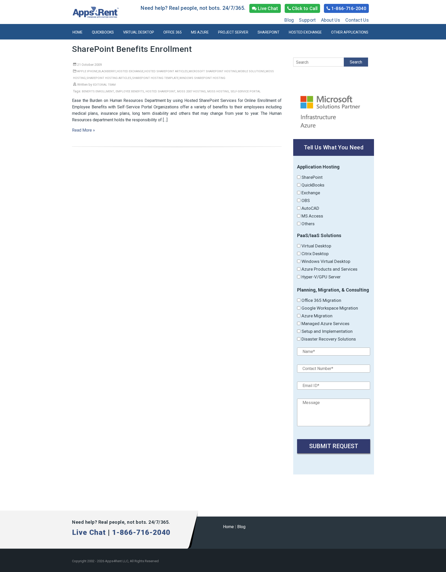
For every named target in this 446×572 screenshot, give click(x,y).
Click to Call (304, 8)
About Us (330, 20)
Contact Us (357, 20)
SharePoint (269, 32)
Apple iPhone (87, 71)
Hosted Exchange (305, 32)
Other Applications (349, 32)
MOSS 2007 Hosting (191, 91)
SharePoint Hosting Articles (108, 78)
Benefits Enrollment (98, 91)
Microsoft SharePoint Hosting (213, 71)
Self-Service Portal (245, 91)
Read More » (83, 130)
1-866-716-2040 (348, 8)
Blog (289, 20)
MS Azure (200, 32)
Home (78, 32)
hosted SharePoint (161, 91)
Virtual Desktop (138, 32)
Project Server (233, 32)
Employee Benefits (130, 91)
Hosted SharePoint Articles (166, 71)
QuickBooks (103, 32)
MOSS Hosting (218, 91)
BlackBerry (107, 71)
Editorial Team (104, 84)
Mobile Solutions (251, 71)
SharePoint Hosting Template (155, 78)
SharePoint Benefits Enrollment (132, 49)
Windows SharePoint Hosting (202, 78)
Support (307, 20)
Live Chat (267, 8)
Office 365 (172, 32)
